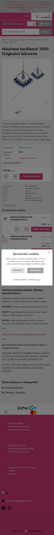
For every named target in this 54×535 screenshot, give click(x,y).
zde (38, 279)
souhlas (40, 259)
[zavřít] (49, 252)
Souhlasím (35, 270)
